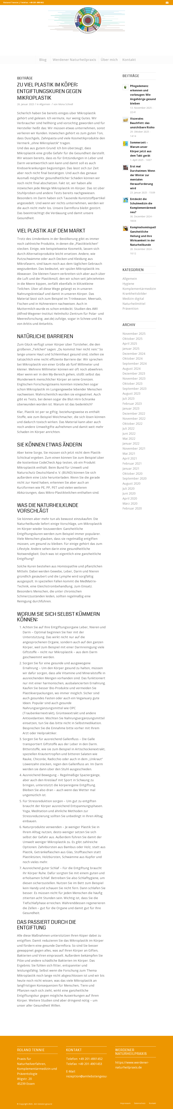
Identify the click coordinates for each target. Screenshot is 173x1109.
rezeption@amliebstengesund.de (90, 1076)
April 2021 (129, 458)
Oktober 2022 (132, 424)
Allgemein (44, 104)
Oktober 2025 (132, 339)
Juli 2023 (128, 398)
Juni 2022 (128, 433)
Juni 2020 (128, 493)
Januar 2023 (130, 408)
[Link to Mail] (167, 2)
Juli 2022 (128, 428)
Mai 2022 (128, 439)
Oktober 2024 (132, 358)
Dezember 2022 (133, 413)
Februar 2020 (132, 508)
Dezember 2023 (133, 373)
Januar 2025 (130, 349)
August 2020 (131, 483)
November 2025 (133, 334)
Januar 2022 (130, 443)
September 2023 (134, 389)
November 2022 (133, 418)
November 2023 (133, 378)
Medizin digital (133, 299)
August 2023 (131, 393)
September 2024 (134, 363)
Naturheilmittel (133, 304)
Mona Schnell (65, 104)
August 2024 (131, 369)
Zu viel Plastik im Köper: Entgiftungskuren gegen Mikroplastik (49, 91)
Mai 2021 (128, 453)
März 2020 (129, 503)
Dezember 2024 (133, 354)
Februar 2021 (132, 463)
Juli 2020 (128, 488)
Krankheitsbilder (134, 294)
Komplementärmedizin (139, 289)
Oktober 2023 (132, 383)
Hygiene (128, 284)
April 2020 (129, 498)
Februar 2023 (132, 404)
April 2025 (129, 343)
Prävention (130, 308)
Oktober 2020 (132, 473)
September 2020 (134, 478)
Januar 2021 (130, 468)
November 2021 (133, 448)
